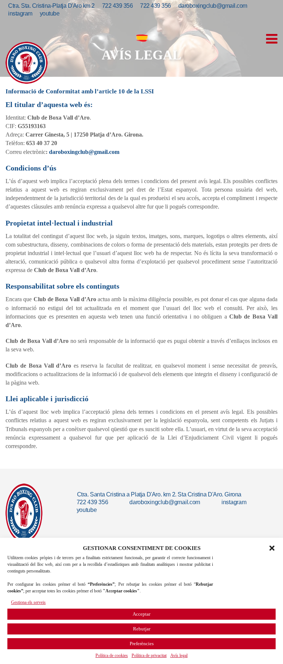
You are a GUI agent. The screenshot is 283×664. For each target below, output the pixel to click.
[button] (272, 548)
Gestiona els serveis (28, 602)
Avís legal (179, 655)
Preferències (142, 643)
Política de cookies (111, 655)
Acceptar (141, 614)
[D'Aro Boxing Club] (27, 63)
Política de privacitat (149, 655)
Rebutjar (141, 629)
